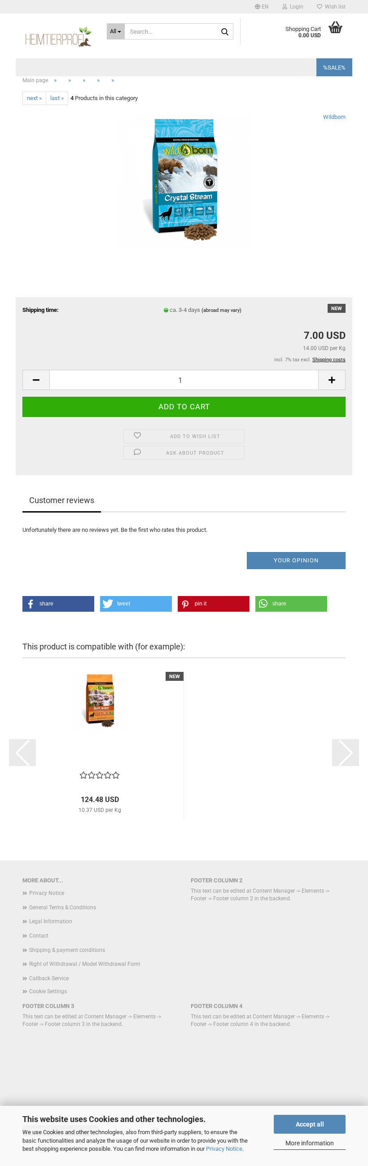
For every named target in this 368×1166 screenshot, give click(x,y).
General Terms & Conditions (62, 907)
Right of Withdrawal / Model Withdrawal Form (84, 964)
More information (309, 1143)
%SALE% (334, 67)
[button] (262, 6)
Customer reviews (61, 500)
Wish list (334, 7)
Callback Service (49, 978)
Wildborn (334, 117)
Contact (38, 936)
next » (34, 98)
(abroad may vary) (221, 310)
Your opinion (296, 560)
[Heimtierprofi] (57, 35)
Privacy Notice (224, 1148)
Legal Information (50, 921)
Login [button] (295, 7)
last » (57, 98)
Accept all (310, 1124)
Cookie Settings (48, 991)
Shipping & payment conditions (67, 950)
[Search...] (224, 32)
